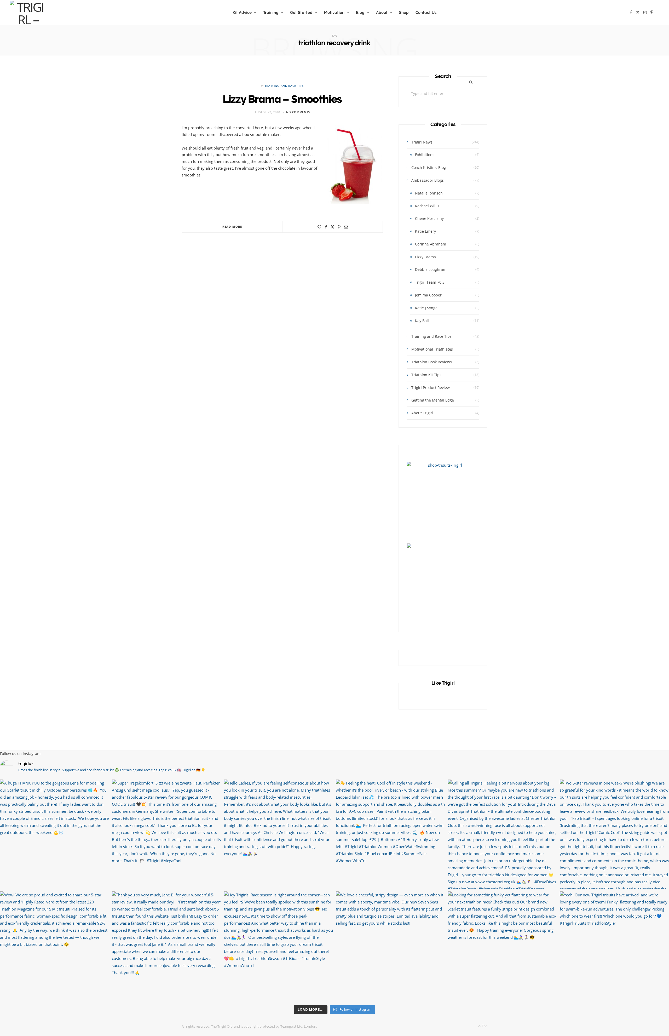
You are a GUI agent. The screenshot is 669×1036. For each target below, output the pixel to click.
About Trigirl (422, 412)
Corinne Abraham (430, 244)
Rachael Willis (427, 205)
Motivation (334, 12)
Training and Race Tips (284, 86)
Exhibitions (424, 154)
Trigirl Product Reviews (431, 387)
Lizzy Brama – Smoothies (282, 99)
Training (271, 12)
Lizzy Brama (425, 256)
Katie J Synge (426, 307)
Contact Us (426, 12)
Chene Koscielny (429, 218)
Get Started (301, 12)
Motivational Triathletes (432, 349)
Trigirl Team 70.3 (430, 282)
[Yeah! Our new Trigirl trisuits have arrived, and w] (614, 946)
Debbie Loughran (430, 269)
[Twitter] (332, 227)
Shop (404, 12)
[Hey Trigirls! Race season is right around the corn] (278, 946)
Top (484, 1026)
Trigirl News (421, 142)
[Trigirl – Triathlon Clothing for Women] (28, 12)
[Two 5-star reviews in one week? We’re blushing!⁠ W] (614, 834)
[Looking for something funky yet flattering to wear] (502, 946)
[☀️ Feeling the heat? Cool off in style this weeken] (390, 834)
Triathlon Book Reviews (431, 361)
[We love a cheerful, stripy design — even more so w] (390, 946)
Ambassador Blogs (427, 180)
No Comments (298, 112)
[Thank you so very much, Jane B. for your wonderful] (166, 946)
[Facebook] (326, 227)
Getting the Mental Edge (432, 400)
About (382, 12)
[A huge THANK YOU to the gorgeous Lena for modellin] (54, 834)
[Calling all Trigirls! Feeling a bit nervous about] (502, 834)
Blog (360, 12)
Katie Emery (425, 231)
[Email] (346, 227)
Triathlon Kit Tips (426, 374)
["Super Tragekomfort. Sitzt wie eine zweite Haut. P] (166, 834)
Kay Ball (422, 320)
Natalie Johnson (429, 193)
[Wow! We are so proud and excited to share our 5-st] (54, 946)
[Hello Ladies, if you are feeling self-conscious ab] (278, 834)
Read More (232, 226)
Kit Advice (242, 12)
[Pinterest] (339, 227)
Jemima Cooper (428, 295)
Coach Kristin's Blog (428, 167)
